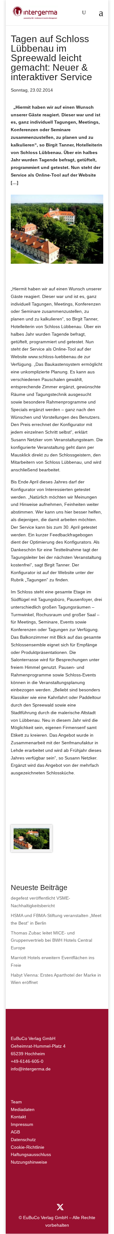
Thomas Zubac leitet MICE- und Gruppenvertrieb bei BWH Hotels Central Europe (51, 940)
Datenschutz (23, 1139)
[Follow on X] (60, 1207)
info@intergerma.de (31, 1068)
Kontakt (18, 1116)
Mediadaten (23, 1109)
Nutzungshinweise (29, 1162)
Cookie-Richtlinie (27, 1147)
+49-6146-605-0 (27, 1061)
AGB (15, 1131)
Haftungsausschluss (31, 1154)
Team (16, 1101)
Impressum (22, 1124)
